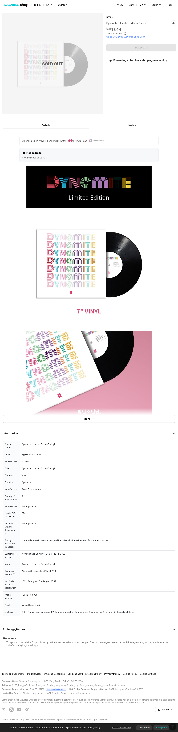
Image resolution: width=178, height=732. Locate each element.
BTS (109, 17)
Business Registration (56, 689)
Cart (131, 4)
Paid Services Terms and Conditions (46, 674)
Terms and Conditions (13, 674)
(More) (96, 727)
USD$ (61, 4)
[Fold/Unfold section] (89, 433)
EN (48, 4)
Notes (132, 125)
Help (169, 4)
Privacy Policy (112, 674)
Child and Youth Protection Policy (85, 674)
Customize (144, 727)
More (87, 418)
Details (46, 125)
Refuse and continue (121, 727)
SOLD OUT (141, 47)
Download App (167, 709)
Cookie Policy (130, 674)
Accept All (161, 727)
